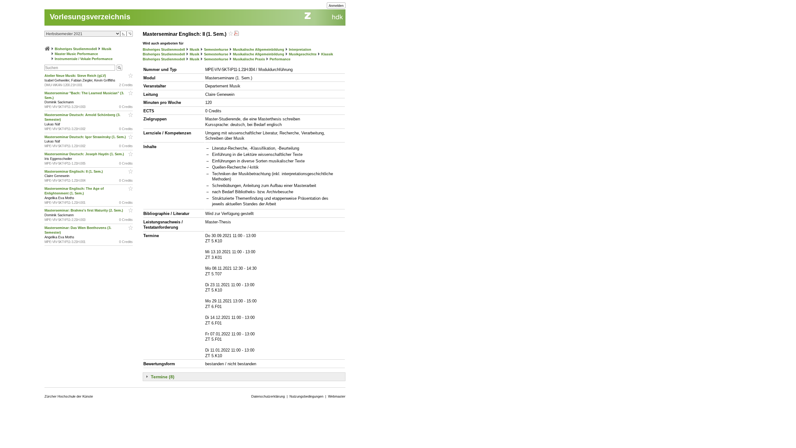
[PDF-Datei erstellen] (236, 34)
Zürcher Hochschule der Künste (68, 396)
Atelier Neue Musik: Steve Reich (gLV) (75, 75)
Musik (106, 49)
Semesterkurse (216, 49)
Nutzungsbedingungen (306, 396)
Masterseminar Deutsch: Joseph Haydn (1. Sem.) (84, 154)
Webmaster (336, 396)
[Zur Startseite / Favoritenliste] (47, 49)
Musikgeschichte (303, 54)
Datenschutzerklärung (268, 396)
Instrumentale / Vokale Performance (84, 59)
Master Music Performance (76, 54)
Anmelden (336, 5)
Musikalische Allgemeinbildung (258, 49)
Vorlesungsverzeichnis (90, 16)
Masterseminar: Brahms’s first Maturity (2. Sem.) (84, 210)
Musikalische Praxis (249, 59)
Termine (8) (162, 376)
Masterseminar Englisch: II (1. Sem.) (74, 171)
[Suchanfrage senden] (119, 68)
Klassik (327, 54)
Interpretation (300, 49)
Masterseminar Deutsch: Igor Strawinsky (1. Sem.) (85, 137)
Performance (280, 59)
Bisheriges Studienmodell (76, 49)
